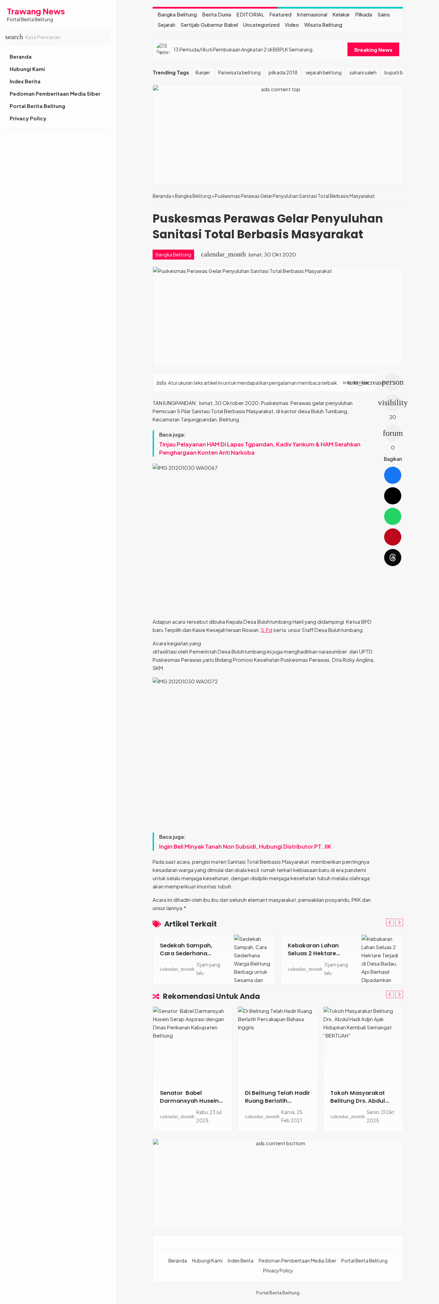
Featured (280, 14)
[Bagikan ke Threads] (392, 557)
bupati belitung (401, 72)
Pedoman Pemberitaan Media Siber (55, 93)
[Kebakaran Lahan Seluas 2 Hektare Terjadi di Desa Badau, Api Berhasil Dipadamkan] (382, 959)
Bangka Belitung (177, 14)
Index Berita (25, 81)
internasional (312, 14)
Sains (383, 14)
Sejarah (166, 24)
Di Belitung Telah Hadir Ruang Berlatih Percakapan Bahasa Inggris (277, 1105)
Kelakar (341, 14)
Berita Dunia (216, 14)
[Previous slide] (390, 922)
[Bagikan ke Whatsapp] (392, 516)
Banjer (202, 72)
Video (292, 24)
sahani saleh (363, 72)
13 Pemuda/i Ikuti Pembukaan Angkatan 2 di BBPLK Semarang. (244, 49)
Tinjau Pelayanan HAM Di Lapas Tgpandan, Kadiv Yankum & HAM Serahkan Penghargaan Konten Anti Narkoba (259, 448)
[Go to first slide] (399, 922)
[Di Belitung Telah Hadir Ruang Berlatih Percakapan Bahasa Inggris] (277, 1044)
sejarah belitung (324, 72)
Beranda (21, 56)
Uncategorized (261, 24)
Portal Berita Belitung (37, 106)
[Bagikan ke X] (392, 495)
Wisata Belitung (323, 24)
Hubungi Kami (27, 68)
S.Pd (266, 629)
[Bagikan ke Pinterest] (392, 537)
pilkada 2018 (283, 72)
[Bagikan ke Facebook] (392, 475)
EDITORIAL (250, 14)
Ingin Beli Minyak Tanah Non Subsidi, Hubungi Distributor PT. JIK (245, 846)
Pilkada (363, 14)
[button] (14, 37)
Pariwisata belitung (239, 72)
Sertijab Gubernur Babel (209, 24)
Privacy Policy (28, 118)
